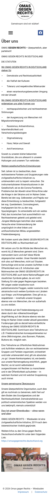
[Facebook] (40, 32)
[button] (10, 32)
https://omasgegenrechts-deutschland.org (21, 441)
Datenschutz (41, 492)
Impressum (23, 492)
